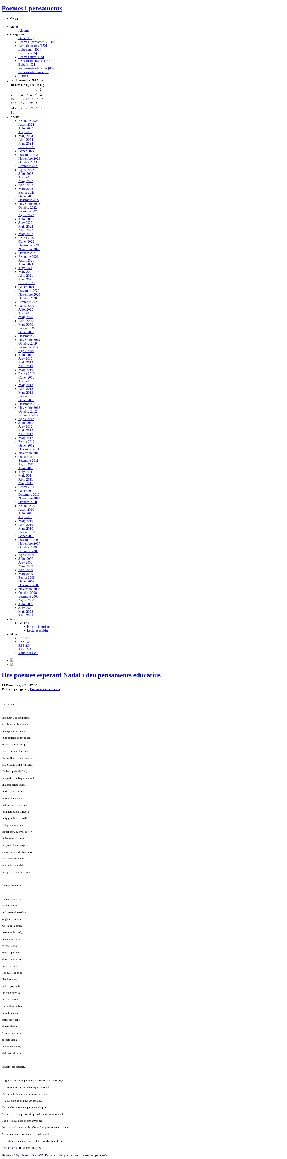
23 (41, 103)
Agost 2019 (26, 351)
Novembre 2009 (29, 543)
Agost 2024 (26, 124)
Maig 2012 (25, 430)
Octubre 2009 (27, 547)
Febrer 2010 (26, 532)
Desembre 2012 (28, 404)
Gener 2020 (26, 332)
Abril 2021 (25, 275)
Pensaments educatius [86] (36, 68)
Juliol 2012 (25, 423)
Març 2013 (25, 392)
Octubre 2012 (27, 411)
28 (32, 108)
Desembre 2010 (28, 494)
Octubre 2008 (27, 592)
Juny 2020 (25, 313)
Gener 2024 (26, 151)
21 (32, 103)
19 (22, 103)
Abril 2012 (25, 434)
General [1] (26, 38)
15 (37, 98)
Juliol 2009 (25, 558)
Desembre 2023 (28, 154)
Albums (23, 30)
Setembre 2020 (28, 302)
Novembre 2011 (29, 453)
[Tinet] (11, 665)
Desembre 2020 (28, 290)
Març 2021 (25, 279)
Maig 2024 (25, 136)
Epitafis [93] (26, 64)
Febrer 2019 (26, 373)
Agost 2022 (26, 215)
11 (16, 98)
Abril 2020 (25, 321)
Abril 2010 (25, 524)
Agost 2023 (26, 170)
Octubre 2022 (27, 207)
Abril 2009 (25, 570)
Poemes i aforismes (39, 626)
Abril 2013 (25, 389)
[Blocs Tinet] (11, 660)
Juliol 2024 (25, 128)
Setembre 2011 (28, 460)
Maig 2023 (25, 181)
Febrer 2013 (26, 396)
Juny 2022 (25, 222)
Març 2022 (25, 234)
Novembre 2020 (29, 294)
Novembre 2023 (29, 158)
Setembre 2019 (28, 347)
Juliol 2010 (25, 513)
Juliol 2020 (25, 309)
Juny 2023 (25, 177)
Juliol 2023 (25, 173)
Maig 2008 (25, 611)
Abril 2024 (25, 139)
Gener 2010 (26, 536)
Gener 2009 (26, 581)
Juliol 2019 (25, 355)
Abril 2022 (25, 230)
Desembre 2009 (28, 540)
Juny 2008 (25, 607)
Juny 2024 (25, 132)
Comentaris (10, 1148)
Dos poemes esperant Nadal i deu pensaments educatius (81, 675)
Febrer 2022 (26, 238)
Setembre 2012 (28, 415)
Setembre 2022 (28, 211)
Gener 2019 (26, 377)
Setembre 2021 (28, 256)
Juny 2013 (25, 381)
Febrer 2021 (26, 283)
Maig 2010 (25, 521)
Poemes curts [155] (31, 57)
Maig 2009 (25, 566)
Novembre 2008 (29, 589)
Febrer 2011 (26, 487)
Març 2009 (25, 574)
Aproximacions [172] (32, 45)
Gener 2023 (26, 196)
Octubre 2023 (27, 162)
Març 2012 (25, 438)
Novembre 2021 (29, 249)
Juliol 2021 (25, 264)
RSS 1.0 (24, 641)
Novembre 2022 (29, 204)
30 (41, 108)
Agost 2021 (26, 260)
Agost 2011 (26, 464)
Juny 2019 (25, 358)
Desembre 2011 (28, 449)
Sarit (77, 1155)
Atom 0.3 (24, 649)
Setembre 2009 (28, 551)
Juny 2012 (25, 426)
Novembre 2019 (29, 339)
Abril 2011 (25, 479)
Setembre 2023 (28, 166)
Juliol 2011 (25, 468)
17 (12, 103)
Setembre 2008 (28, 596)
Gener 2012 (26, 445)
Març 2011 (25, 483)
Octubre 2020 (27, 298)
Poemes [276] (27, 53)
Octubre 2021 (27, 253)
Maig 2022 (25, 226)
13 (27, 98)
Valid (28, 653)
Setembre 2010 (28, 506)
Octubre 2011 (27, 456)
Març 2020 (25, 324)
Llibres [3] (25, 76)
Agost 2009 (26, 555)
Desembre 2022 (28, 200)
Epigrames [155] (29, 49)
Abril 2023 (25, 185)
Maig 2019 (25, 362)
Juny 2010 (25, 517)
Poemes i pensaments (32, 8)
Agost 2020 (26, 305)
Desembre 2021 (28, 245)
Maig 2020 (25, 317)
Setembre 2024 (28, 120)
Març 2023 (25, 188)
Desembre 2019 (28, 336)
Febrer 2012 (26, 441)
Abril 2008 (25, 615)
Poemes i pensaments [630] (36, 42)
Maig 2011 (25, 475)
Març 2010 (25, 528)
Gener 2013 (26, 400)
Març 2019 (25, 370)
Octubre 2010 (27, 502)
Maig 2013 (25, 385)
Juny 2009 (25, 562)
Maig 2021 (25, 271)
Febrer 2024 (26, 147)
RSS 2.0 (24, 645)
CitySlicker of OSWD (28, 1155)
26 (22, 108)
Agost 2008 (26, 600)
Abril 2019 (25, 366)
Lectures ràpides (38, 630)
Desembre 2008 (28, 585)
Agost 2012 (26, 419)
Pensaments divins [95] (33, 72)
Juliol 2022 (25, 219)
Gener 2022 (26, 241)
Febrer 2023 (26, 192)
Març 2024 (25, 143)
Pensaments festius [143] (34, 61)
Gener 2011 (26, 490)
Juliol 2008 (25, 604)
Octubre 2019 (27, 343)
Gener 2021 (26, 287)
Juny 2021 (25, 268)
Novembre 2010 (29, 498)
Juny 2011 (25, 472)
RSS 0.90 (24, 638)
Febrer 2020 (26, 328)
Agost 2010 (26, 509)
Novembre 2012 (29, 407)
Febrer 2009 (26, 577)
